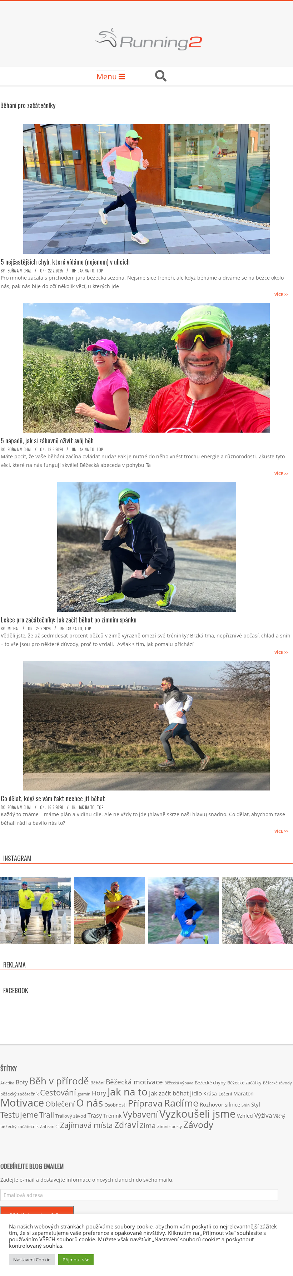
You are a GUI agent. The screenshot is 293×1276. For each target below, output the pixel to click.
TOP (99, 271)
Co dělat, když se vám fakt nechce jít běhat (53, 798)
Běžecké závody (277, 1082)
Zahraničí (49, 1126)
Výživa (263, 1115)
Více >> (281, 294)
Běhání (97, 1083)
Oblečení (60, 1104)
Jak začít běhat (169, 1093)
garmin (84, 1094)
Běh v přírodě (59, 1081)
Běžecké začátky (244, 1082)
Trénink (112, 1115)
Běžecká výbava (178, 1082)
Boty (22, 1082)
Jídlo (196, 1093)
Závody (198, 1124)
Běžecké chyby (210, 1082)
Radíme (181, 1102)
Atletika (7, 1082)
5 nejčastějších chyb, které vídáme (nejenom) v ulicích (65, 261)
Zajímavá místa (86, 1125)
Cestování (58, 1092)
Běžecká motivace (134, 1082)
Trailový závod (70, 1116)
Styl (255, 1104)
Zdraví (126, 1124)
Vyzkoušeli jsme (197, 1114)
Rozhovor (211, 1104)
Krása (210, 1093)
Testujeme (19, 1114)
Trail (46, 1114)
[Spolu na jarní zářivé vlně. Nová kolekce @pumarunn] (35, 912)
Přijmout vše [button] (76, 1259)
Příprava (145, 1103)
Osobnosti (115, 1105)
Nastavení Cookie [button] (31, 1259)
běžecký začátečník (19, 1094)
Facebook (15, 990)
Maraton (243, 1093)
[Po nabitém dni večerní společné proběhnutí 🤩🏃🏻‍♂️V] (183, 912)
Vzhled (245, 1115)
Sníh (246, 1105)
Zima (148, 1125)
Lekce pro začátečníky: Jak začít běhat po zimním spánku (68, 619)
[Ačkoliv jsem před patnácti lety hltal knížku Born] (109, 912)
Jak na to (86, 271)
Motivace (22, 1102)
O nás (89, 1102)
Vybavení (140, 1114)
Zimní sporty (169, 1126)
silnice (232, 1104)
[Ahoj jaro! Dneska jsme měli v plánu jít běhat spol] (257, 912)
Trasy (95, 1115)
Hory (99, 1093)
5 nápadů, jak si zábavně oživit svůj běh (47, 440)
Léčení (225, 1093)
